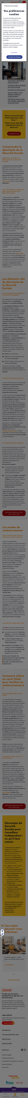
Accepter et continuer (14, 57)
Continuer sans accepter (11, 5)
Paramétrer (14, 52)
